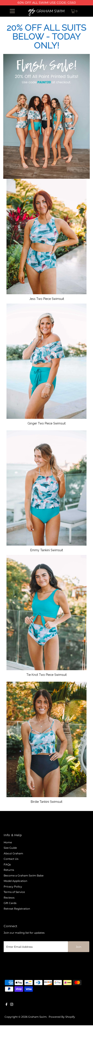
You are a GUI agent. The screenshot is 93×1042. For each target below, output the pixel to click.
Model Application (15, 881)
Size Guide (10, 847)
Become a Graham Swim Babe (23, 875)
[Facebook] (6, 1005)
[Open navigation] (12, 11)
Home (8, 842)
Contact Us (11, 858)
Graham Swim (37, 1016)
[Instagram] (11, 1005)
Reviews (9, 897)
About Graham (13, 853)
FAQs (7, 864)
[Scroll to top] (84, 1033)
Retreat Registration (17, 908)
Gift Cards (10, 903)
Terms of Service (14, 892)
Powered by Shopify (62, 1016)
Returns (9, 869)
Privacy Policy (13, 886)
